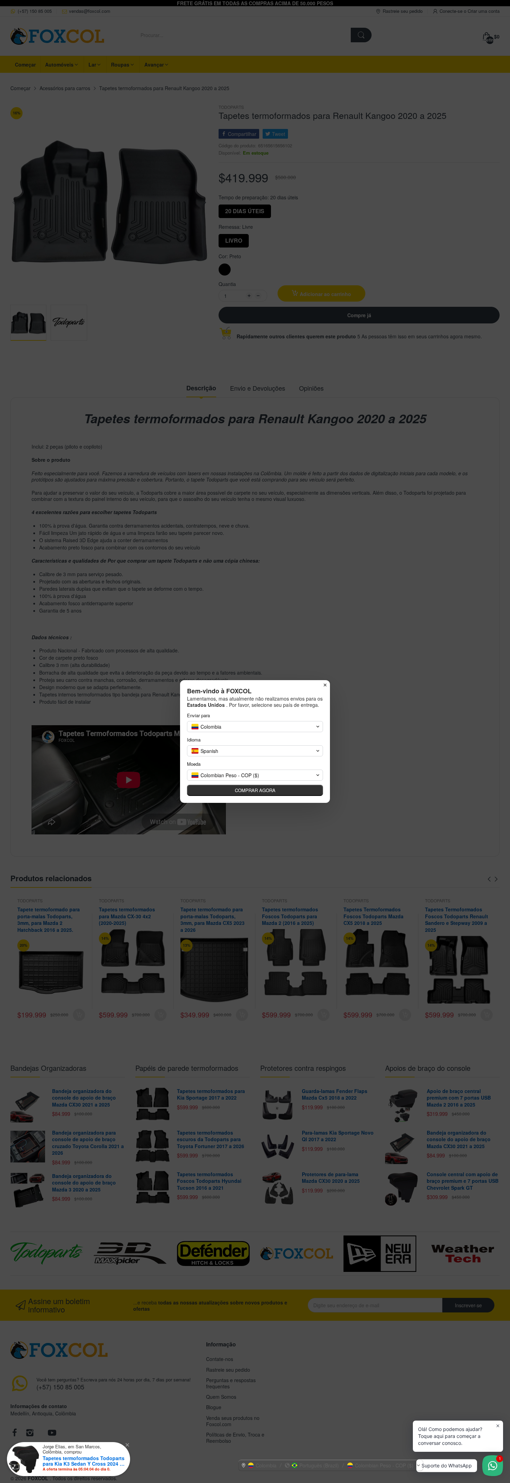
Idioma (194, 740)
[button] (330, 1465)
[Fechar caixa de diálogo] (325, 685)
